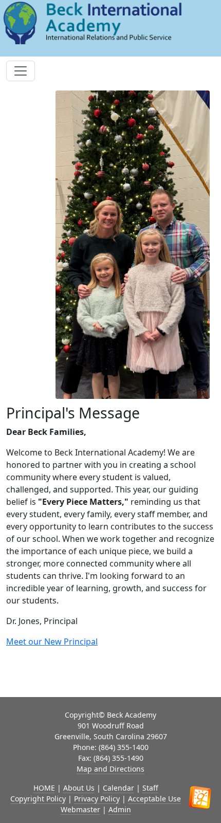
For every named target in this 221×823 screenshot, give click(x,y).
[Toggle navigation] (20, 71)
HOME (44, 788)
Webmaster (80, 809)
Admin (119, 809)
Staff (150, 788)
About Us (79, 788)
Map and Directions (110, 769)
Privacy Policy (97, 798)
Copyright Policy (38, 798)
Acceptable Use (154, 798)
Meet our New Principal (52, 641)
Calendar (118, 788)
